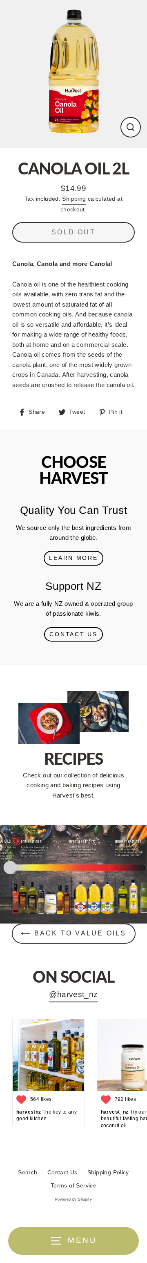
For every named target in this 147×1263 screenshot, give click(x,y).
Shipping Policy (108, 1172)
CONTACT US (73, 634)
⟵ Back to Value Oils (74, 933)
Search (27, 1172)
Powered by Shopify (73, 1199)
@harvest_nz (73, 994)
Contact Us (62, 1172)
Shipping (74, 199)
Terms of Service (73, 1186)
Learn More (73, 558)
